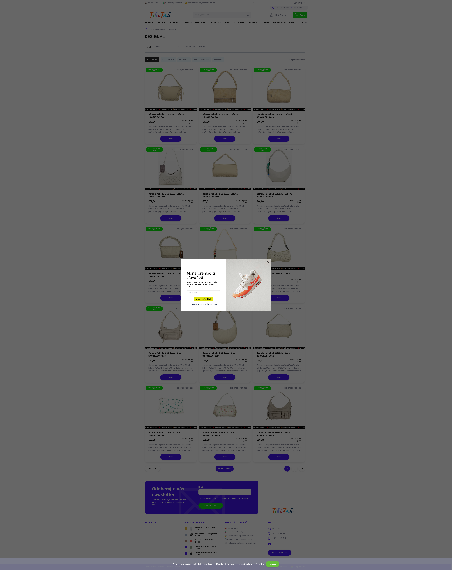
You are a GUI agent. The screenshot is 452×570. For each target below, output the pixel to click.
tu (263, 564)
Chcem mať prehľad (203, 299)
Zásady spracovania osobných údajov (203, 304)
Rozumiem (272, 564)
